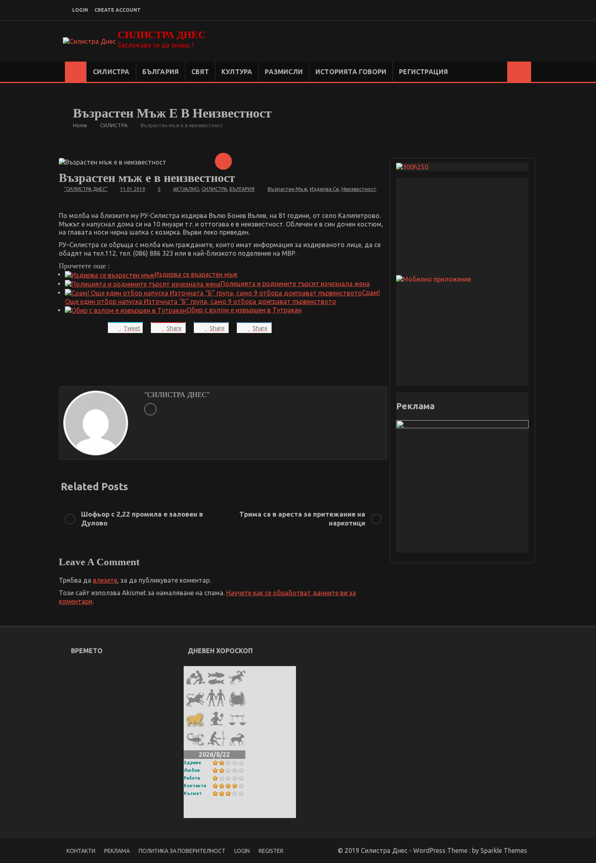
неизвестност (359, 189)
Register (271, 851)
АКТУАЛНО (186, 189)
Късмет (193, 793)
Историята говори (350, 71)
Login (242, 851)
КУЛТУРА (236, 71)
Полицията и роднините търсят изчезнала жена (295, 283)
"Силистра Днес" (85, 189)
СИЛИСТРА (111, 71)
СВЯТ (200, 71)
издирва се (324, 189)
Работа (192, 777)
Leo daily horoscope (225, 812)
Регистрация (423, 71)
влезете (105, 580)
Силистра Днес (162, 34)
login (80, 10)
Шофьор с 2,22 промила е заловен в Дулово (142, 518)
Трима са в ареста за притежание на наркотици (302, 518)
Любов (192, 770)
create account (117, 10)
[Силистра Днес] (75, 72)
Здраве (192, 762)
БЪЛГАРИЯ (160, 71)
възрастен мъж (287, 189)
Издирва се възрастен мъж (196, 274)
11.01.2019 (132, 189)
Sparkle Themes (503, 850)
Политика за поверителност (182, 851)
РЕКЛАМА (117, 851)
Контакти (195, 785)
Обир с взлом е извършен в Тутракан (244, 310)
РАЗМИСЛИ (284, 71)
